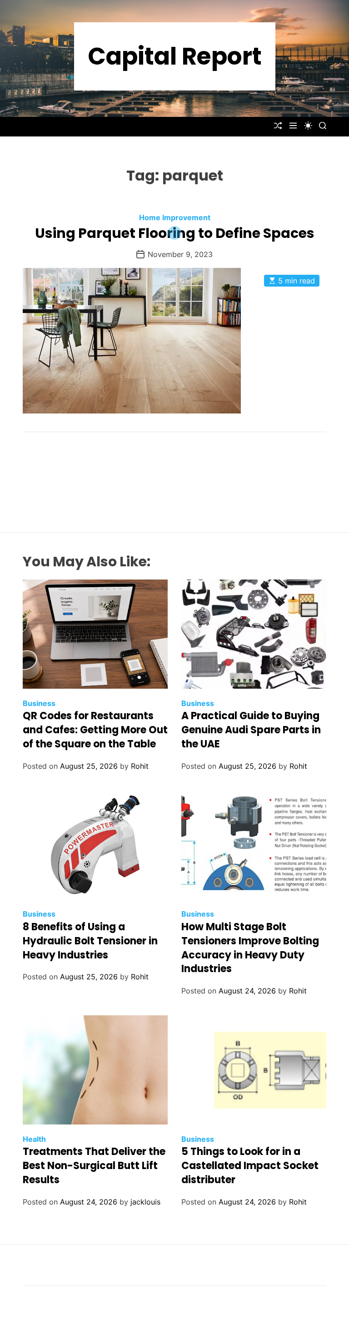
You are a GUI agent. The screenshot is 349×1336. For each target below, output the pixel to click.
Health (34, 1139)
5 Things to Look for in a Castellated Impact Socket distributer (250, 1165)
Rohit (140, 766)
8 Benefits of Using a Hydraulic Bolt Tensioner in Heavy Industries (90, 941)
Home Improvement (174, 217)
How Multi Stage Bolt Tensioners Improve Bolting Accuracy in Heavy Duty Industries (250, 948)
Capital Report (175, 56)
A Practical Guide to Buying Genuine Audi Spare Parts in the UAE (251, 730)
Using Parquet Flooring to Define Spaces (174, 233)
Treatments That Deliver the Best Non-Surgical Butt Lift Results (94, 1165)
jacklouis (145, 1201)
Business (39, 703)
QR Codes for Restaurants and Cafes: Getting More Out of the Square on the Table (95, 730)
